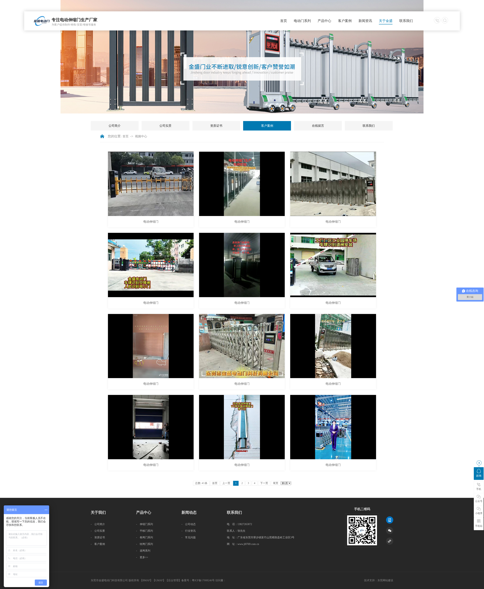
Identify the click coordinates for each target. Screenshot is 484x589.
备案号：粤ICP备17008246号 (198, 580)
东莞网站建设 (385, 580)
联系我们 (406, 21)
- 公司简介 (98, 524)
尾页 (275, 483)
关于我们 (98, 512)
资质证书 (216, 125)
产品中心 (324, 21)
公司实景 (165, 125)
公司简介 (115, 125)
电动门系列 (302, 21)
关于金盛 (385, 21)
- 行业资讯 (189, 530)
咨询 (478, 475)
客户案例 (345, 21)
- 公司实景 (98, 530)
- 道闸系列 (143, 550)
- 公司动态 (189, 524)
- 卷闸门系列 (144, 537)
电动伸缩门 (150, 221)
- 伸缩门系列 (144, 524)
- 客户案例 (98, 544)
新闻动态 (189, 512)
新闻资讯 (365, 21)
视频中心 (141, 136)
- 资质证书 (98, 537)
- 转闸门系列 (144, 544)
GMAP (159, 580)
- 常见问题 (189, 537)
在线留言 (318, 125)
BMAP (146, 580)
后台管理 (173, 580)
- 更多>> (142, 557)
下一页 (264, 483)
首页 (283, 21)
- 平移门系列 (144, 530)
